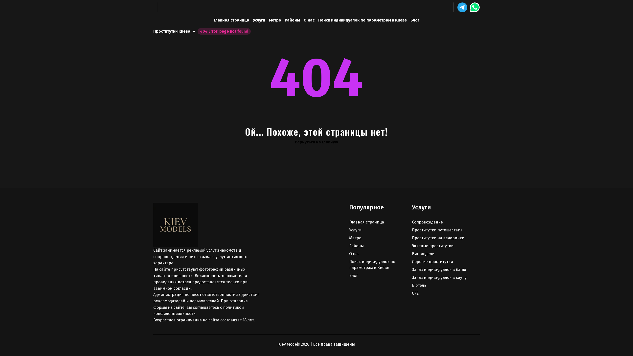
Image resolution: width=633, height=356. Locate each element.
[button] (462, 7)
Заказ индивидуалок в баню (439, 269)
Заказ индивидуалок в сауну (439, 277)
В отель (419, 285)
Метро (275, 20)
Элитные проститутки (432, 246)
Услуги (259, 20)
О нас (309, 20)
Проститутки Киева (171, 31)
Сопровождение (427, 222)
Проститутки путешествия (437, 230)
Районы (292, 20)
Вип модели (423, 253)
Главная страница (231, 20)
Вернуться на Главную (316, 142)
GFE (415, 293)
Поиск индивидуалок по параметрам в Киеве (362, 20)
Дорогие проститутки (432, 261)
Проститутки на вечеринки (438, 238)
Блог (414, 20)
